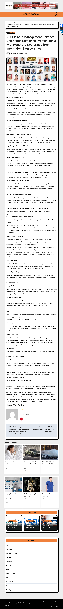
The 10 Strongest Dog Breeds (31, 494)
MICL (6, 502)
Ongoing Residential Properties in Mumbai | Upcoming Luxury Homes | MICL (12, 497)
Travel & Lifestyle (11, 586)
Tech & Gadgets (10, 581)
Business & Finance (11, 553)
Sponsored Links (10, 468)
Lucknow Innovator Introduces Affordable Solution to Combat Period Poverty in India (43, 429)
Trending (8, 590)
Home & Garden (10, 573)
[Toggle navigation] (6, 14)
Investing (44, 466)
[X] (61, 28)
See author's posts (27, 414)
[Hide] (62, 34)
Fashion (8, 565)
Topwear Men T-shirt (47, 494)
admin (14, 53)
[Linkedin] (61, 31)
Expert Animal (27, 496)
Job (7, 577)
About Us (39, 602)
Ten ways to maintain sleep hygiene (12, 463)
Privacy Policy (54, 602)
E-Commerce (9, 557)
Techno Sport (45, 496)
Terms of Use (54, 606)
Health (8, 569)
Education (9, 561)
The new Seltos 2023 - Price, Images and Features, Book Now (31, 464)
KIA (25, 468)
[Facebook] (61, 25)
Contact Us (46, 602)
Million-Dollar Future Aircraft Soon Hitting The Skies (49, 463)
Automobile (9, 549)
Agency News (10, 32)
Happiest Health (9, 466)
